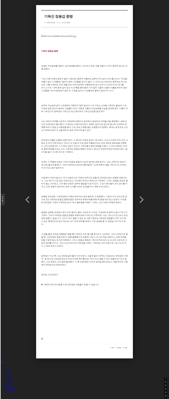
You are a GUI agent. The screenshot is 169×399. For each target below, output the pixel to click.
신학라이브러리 (10, 388)
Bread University (10, 390)
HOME (2, 363)
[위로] (165, 388)
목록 (2, 199)
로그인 (7, 368)
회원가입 (8, 372)
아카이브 (8, 386)
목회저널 (8, 381)
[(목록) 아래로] (165, 392)
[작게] (165, 385)
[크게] (165, 382)
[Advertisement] (84, 320)
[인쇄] (165, 395)
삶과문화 (8, 384)
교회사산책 (8, 379)
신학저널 (8, 377)
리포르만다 (8, 375)
